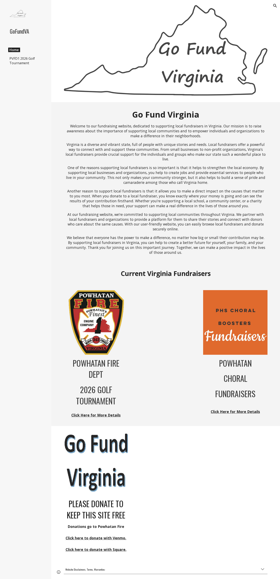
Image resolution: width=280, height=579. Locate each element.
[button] (275, 6)
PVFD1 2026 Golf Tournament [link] (22, 60)
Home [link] (14, 50)
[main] (166, 182)
